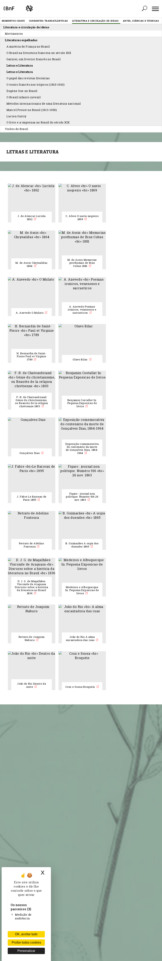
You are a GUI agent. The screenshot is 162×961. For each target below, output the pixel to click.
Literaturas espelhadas (21, 40)
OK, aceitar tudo (26, 934)
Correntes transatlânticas (48, 20)
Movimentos (14, 33)
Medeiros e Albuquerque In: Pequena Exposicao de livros (82, 590)
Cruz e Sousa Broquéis (80, 687)
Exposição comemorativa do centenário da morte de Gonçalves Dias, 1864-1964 (82, 448)
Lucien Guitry (16, 116)
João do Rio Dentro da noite (31, 685)
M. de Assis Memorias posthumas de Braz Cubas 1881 (82, 263)
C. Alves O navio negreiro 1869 (82, 217)
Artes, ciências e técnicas (141, 20)
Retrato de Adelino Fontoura (31, 545)
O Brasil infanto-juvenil (24, 97)
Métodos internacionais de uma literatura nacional (44, 103)
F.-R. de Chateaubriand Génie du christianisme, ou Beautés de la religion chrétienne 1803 (31, 401)
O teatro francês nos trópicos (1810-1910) (36, 84)
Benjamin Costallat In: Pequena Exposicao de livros (82, 403)
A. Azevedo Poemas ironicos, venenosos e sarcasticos (82, 309)
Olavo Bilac (80, 359)
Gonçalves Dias (30, 453)
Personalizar (26, 950)
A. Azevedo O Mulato (30, 312)
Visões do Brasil (16, 129)
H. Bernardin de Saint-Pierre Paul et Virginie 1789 (31, 356)
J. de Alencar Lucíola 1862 (31, 217)
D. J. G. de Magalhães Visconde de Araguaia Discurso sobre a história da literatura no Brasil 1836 (31, 587)
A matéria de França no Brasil (28, 46)
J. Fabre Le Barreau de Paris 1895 (31, 498)
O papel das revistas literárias (28, 78)
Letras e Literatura (20, 65)
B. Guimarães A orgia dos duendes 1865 (82, 545)
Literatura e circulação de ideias (95, 20)
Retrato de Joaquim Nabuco (32, 638)
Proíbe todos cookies (26, 942)
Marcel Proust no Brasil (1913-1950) (32, 110)
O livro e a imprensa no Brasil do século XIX (38, 122)
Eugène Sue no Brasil (22, 91)
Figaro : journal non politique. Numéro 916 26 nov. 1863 (82, 497)
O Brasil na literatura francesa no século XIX (39, 53)
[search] (144, 8)
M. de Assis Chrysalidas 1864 (31, 264)
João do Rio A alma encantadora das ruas (80, 638)
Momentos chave (13, 20)
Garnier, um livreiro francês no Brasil (34, 59)
